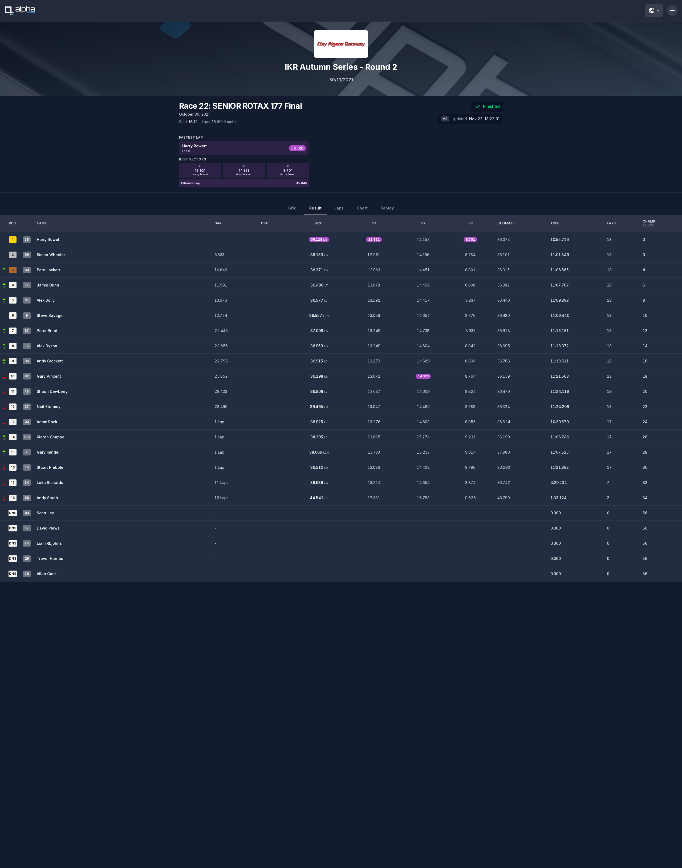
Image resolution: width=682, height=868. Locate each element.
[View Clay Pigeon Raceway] (341, 44)
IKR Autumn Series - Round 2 (341, 67)
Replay (387, 208)
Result (315, 208)
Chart (362, 208)
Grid (292, 208)
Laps (339, 208)
